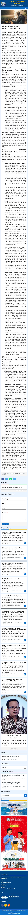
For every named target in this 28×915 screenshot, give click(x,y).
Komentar (4, 512)
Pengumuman (16, 896)
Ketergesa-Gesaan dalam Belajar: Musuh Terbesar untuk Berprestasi (12, 548)
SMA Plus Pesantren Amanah (18, 910)
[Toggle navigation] (25, 8)
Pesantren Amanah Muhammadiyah (10, 756)
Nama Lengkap (6, 499)
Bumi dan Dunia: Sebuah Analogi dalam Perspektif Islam (12, 579)
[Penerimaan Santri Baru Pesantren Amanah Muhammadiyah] (14, 808)
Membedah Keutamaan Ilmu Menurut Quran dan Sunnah (14, 663)
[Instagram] (5, 905)
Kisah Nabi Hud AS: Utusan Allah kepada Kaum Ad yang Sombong (14, 533)
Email (4, 503)
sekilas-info (4, 896)
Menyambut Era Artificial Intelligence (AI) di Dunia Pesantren (12, 596)
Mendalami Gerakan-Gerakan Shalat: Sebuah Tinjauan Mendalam (13, 563)
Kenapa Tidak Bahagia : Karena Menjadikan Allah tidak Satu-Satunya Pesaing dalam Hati (13, 612)
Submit (6, 524)
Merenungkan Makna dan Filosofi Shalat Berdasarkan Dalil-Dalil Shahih (12, 680)
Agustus (13, 767)
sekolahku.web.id (16, 913)
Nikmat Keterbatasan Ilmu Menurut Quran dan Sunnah (13, 646)
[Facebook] (2, 905)
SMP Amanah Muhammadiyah (9, 759)
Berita (10, 896)
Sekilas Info (4, 898)
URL (3, 508)
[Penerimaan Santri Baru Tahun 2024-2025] (14, 843)
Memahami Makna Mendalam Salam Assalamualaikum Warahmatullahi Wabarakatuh (14, 629)
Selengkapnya (14, 748)
